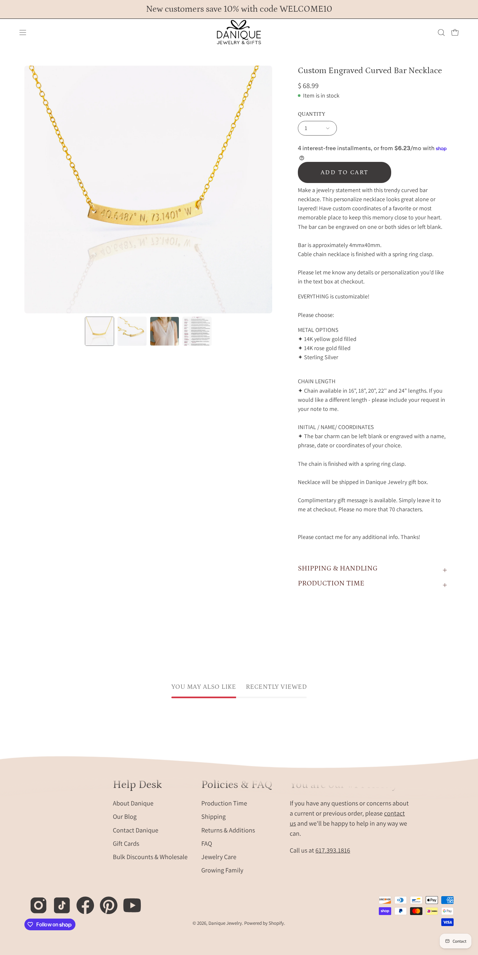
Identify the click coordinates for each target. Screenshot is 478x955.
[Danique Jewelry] (239, 32)
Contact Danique (135, 830)
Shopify (276, 923)
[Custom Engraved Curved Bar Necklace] (99, 331)
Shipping (213, 816)
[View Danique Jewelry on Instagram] (35, 902)
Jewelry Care (218, 856)
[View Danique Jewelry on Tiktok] (58, 902)
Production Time (224, 803)
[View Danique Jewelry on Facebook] (82, 902)
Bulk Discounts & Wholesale (150, 856)
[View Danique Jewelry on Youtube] (129, 902)
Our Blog (125, 816)
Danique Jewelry (225, 923)
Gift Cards (126, 843)
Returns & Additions (228, 830)
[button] (441, 32)
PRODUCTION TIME (331, 583)
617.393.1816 (332, 850)
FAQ (206, 843)
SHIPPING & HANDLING (338, 568)
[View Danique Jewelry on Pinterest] (105, 902)
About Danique (133, 803)
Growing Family (222, 870)
